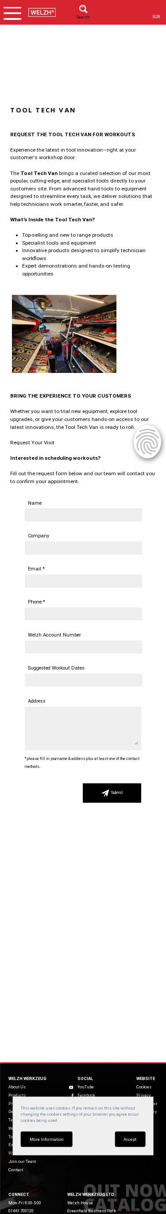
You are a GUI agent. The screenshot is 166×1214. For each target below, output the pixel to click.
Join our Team (22, 1161)
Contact (15, 1169)
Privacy (143, 1095)
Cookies (143, 1086)
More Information (47, 1139)
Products (17, 1095)
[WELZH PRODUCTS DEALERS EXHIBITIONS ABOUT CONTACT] (12, 12)
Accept (130, 1139)
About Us (17, 1086)
